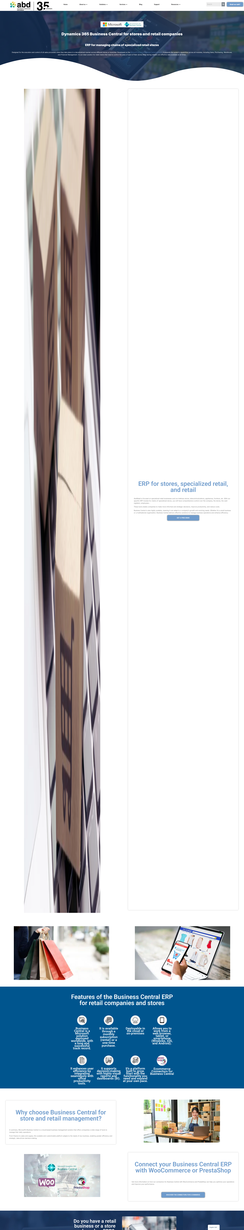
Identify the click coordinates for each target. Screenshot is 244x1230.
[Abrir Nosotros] (86, 4)
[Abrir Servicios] (126, 4)
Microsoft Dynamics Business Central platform (146, 52)
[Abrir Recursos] (180, 4)
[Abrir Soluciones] (107, 4)
